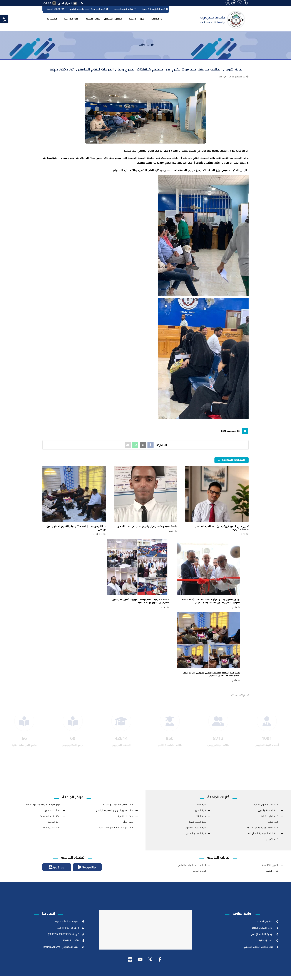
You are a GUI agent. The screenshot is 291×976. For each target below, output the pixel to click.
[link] (4, 19)
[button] (82, 2)
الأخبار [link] (243, 534)
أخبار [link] (100, 534)
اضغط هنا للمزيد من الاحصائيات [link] (145, 736)
